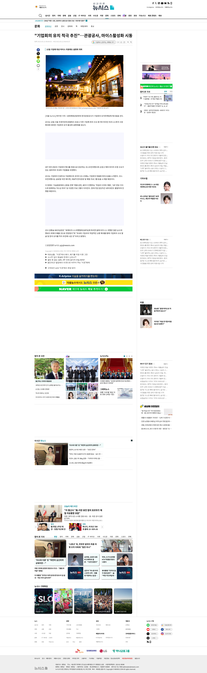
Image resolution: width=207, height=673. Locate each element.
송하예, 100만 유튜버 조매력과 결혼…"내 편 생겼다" (91, 559)
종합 (55, 536)
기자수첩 (143, 178)
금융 (69, 15)
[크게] (131, 42)
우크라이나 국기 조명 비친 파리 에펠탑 (48, 397)
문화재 (70, 26)
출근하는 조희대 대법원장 (44, 381)
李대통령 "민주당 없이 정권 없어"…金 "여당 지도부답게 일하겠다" (109, 573)
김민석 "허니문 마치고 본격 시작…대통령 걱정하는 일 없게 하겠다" (91, 573)
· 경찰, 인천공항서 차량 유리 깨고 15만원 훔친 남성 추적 (156, 425)
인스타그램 (168, 634)
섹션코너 (68, 638)
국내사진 (98, 625)
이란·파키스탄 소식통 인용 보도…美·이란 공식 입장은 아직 (83, 517)
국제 (59, 15)
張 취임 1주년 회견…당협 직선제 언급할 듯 (58, 529)
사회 (89, 15)
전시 (62, 26)
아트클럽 (68, 629)
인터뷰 (68, 633)
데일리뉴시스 (79, 638)
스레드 (153, 638)
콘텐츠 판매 (66, 658)
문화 (107, 15)
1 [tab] (124, 356)
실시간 (47, 15)
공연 (56, 26)
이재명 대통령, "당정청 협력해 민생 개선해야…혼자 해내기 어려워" (116, 382)
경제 (64, 15)
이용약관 (99, 658)
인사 (67, 642)
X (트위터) (153, 634)
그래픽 (98, 629)
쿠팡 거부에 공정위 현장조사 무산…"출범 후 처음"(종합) (49, 569)
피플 (142, 302)
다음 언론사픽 (168, 625)
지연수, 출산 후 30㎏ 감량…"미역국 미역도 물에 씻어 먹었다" (85, 458)
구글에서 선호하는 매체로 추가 (104, 42)
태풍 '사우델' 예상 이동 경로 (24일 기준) (107, 393)
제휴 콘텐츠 (152, 15)
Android (128, 637)
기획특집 (78, 633)
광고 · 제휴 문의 (47, 658)
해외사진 (108, 625)
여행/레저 (84, 26)
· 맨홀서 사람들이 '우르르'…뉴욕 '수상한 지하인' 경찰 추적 (156, 418)
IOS (127, 642)
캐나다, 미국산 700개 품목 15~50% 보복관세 (90, 529)
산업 (74, 15)
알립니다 (137, 658)
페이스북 (168, 629)
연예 (119, 15)
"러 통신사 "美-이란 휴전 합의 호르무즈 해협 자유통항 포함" (83, 512)
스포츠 (113, 15)
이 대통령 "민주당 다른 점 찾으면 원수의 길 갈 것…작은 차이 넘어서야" (49, 576)
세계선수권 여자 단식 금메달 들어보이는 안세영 (50, 385)
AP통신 (128, 625)
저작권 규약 (75, 658)
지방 (101, 15)
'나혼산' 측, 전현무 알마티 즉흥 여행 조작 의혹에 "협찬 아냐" (83, 546)
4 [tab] (132, 356)
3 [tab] (129, 356)
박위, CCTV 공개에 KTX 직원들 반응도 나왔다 (108, 559)
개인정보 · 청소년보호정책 (112, 658)
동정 (80, 642)
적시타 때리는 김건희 (42, 393)
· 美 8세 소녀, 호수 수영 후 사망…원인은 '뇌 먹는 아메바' (156, 429)
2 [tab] (127, 356)
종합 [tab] (171, 91)
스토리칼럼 (79, 625)
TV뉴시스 (142, 15)
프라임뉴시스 (159, 7)
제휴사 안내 (57, 658)
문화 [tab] (165, 91)
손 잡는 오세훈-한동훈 (42, 389)
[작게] (127, 42)
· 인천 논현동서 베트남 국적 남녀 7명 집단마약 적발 (156, 421)
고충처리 (84, 658)
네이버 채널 (154, 625)
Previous (35, 527)
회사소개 (37, 658)
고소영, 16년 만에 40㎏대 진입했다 (80, 463)
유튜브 (153, 629)
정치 (53, 15)
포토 (135, 15)
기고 (77, 629)
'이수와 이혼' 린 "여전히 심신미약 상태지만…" (84, 445)
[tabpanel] (116, 371)
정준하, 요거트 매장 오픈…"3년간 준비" (82, 449)
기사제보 (91, 658)
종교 (92, 26)
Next (102, 527)
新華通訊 (128, 629)
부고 (74, 642)
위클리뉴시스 (168, 7)
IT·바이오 (82, 15)
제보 (160, 15)
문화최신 (48, 26)
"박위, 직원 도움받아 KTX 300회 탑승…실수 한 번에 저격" (85, 454)
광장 (130, 15)
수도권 (95, 15)
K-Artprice (150, 7)
